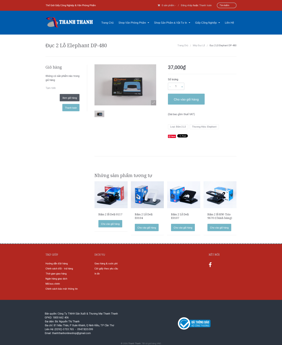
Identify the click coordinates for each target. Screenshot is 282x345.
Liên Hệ (229, 22)
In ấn (97, 273)
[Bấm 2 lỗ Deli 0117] (111, 194)
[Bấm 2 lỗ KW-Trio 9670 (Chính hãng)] (220, 194)
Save (173, 136)
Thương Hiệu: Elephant (204, 126)
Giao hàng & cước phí (106, 263)
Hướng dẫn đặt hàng (57, 263)
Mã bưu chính (53, 283)
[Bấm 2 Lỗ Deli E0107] (183, 194)
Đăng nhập (186, 5)
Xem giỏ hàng (69, 97)
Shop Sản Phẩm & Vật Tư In (170, 22)
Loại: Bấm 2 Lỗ (178, 126)
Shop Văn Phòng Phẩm (132, 22)
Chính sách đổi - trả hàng (59, 268)
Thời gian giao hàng (56, 273)
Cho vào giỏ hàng (186, 99)
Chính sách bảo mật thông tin (62, 288)
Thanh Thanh (134, 343)
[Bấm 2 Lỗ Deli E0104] (147, 194)
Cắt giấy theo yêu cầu (106, 268)
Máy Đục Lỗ (199, 45)
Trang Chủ (107, 22)
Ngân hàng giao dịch (56, 278)
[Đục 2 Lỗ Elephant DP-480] (99, 114)
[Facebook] (210, 265)
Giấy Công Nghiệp (206, 22)
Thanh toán (205, 5)
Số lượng (173, 79)
